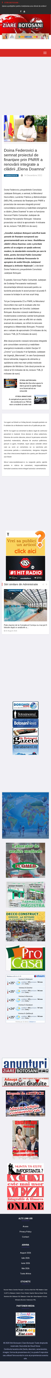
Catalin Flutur (20, 1293)
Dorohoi (15, 1290)
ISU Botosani (22, 1296)
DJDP (6, 1293)
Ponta (45, 1293)
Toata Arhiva (25, 1273)
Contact (25, 1237)
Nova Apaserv (38, 1296)
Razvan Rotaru (8, 1290)
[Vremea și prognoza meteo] (40, 976)
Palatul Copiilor (29, 1293)
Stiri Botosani (14, 1296)
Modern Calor (43, 1290)
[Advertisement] (25, 84)
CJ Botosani (12, 1293)
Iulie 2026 (25, 1258)
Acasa (25, 1226)
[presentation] (43, 584)
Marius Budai (39, 1293)
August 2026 (25, 1253)
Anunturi (23, 1300)
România (6, 1296)
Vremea (9, 976)
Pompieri (21, 1290)
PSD (37, 1290)
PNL (34, 1300)
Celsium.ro (32, 1021)
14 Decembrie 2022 (33, 175)
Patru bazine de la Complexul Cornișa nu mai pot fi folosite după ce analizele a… (25, 626)
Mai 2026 (25, 1268)
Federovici (30, 1300)
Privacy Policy (25, 1231)
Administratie (11, 175)
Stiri (34, 1290)
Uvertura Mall (28, 1290)
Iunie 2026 (25, 1263)
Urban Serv (30, 1296)
